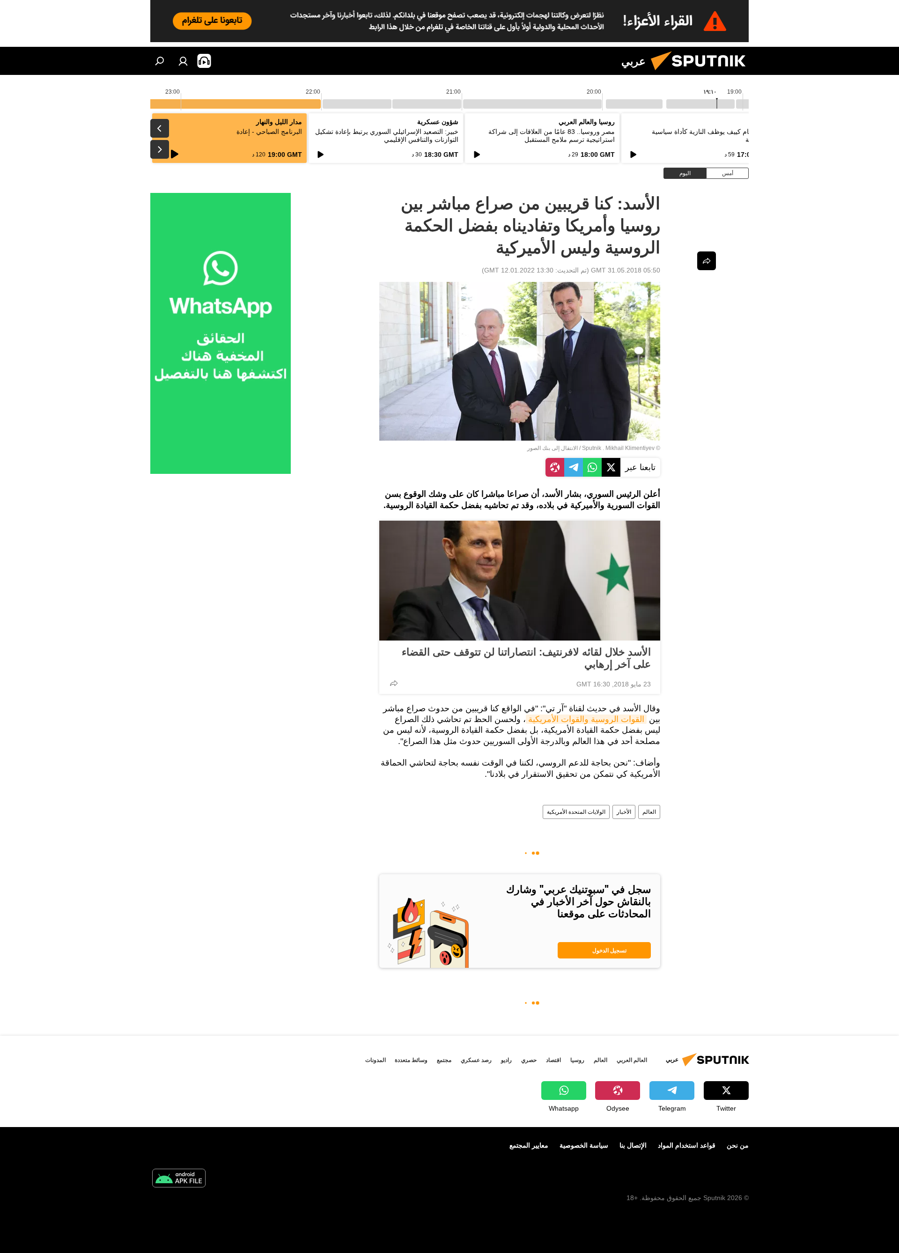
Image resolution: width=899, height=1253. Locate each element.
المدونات (375, 1060)
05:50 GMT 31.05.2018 (625, 270)
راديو (506, 1060)
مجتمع (444, 1060)
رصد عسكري (476, 1060)
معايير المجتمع (528, 1145)
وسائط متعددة (411, 1060)
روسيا (577, 1060)
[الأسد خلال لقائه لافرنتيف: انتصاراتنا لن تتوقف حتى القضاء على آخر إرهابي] (519, 581)
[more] (393, 683)
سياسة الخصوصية (584, 1145)
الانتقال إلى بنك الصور (552, 448)
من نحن (738, 1145)
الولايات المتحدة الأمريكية (576, 812)
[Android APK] (179, 1179)
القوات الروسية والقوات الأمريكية (586, 719)
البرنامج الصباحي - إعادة (269, 131)
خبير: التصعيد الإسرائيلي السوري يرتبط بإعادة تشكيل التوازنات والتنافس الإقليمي (386, 135)
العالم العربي (632, 1060)
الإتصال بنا (633, 1145)
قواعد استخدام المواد (686, 1145)
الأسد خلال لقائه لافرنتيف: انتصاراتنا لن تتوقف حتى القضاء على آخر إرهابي (526, 658)
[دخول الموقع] (183, 61)
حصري (529, 1060)
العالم (649, 812)
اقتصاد (553, 1060)
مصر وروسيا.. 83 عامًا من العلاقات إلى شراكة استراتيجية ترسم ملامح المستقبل (551, 135)
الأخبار (624, 812)
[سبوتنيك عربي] (702, 72)
